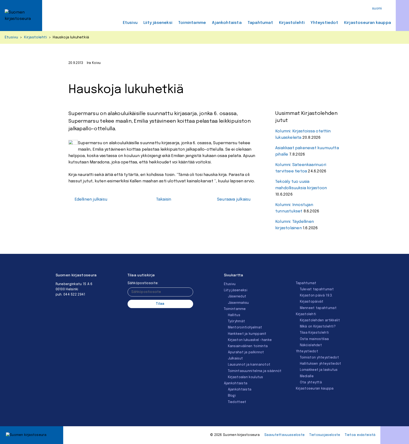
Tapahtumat (260, 23)
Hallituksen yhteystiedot (320, 363)
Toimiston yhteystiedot (319, 357)
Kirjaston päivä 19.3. (316, 295)
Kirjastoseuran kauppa (367, 23)
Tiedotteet (237, 402)
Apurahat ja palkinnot (246, 352)
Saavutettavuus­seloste (284, 435)
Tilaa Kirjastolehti (314, 332)
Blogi (232, 395)
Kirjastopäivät (312, 301)
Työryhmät (236, 321)
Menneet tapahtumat (318, 308)
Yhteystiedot (324, 23)
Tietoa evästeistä (360, 435)
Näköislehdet (311, 345)
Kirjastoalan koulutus (245, 377)
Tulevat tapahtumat (317, 289)
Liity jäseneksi (157, 23)
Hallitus (234, 315)
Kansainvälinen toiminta (248, 346)
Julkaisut (235, 358)
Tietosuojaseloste (324, 435)
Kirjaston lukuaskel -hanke (250, 340)
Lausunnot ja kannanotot (249, 364)
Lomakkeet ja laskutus (319, 370)
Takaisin (163, 199)
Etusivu (130, 23)
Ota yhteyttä (311, 382)
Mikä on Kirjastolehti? (318, 326)
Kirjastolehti (292, 23)
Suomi (377, 8)
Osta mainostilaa (314, 339)
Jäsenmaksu (238, 303)
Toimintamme (192, 23)
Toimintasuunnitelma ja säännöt (255, 371)
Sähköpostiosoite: (143, 283)
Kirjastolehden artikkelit (320, 320)
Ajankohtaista (227, 23)
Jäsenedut (237, 296)
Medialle (307, 376)
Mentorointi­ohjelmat (245, 327)
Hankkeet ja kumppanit (247, 334)
